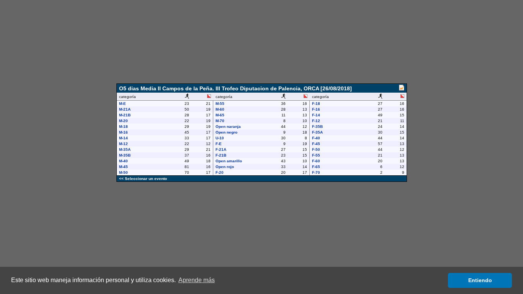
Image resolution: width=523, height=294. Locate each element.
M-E (122, 103)
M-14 (123, 138)
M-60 (220, 109)
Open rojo (225, 167)
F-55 (316, 155)
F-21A (221, 149)
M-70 (220, 121)
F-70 (316, 172)
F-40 (316, 138)
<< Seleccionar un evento (143, 178)
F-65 (316, 167)
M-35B (125, 155)
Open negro (226, 132)
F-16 (316, 109)
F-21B (221, 155)
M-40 (123, 161)
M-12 (123, 144)
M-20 (123, 121)
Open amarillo (229, 161)
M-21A (125, 109)
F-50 (316, 149)
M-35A (125, 149)
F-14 (316, 115)
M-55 (220, 103)
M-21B (125, 115)
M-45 (123, 167)
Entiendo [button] (480, 280)
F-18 (316, 103)
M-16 (123, 132)
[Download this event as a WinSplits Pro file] (401, 89)
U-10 (220, 138)
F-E (219, 144)
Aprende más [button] (196, 280)
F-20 (220, 172)
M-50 (123, 172)
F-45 (316, 144)
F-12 (316, 121)
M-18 (123, 126)
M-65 (220, 115)
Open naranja (228, 126)
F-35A (317, 132)
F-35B (317, 126)
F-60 (316, 161)
